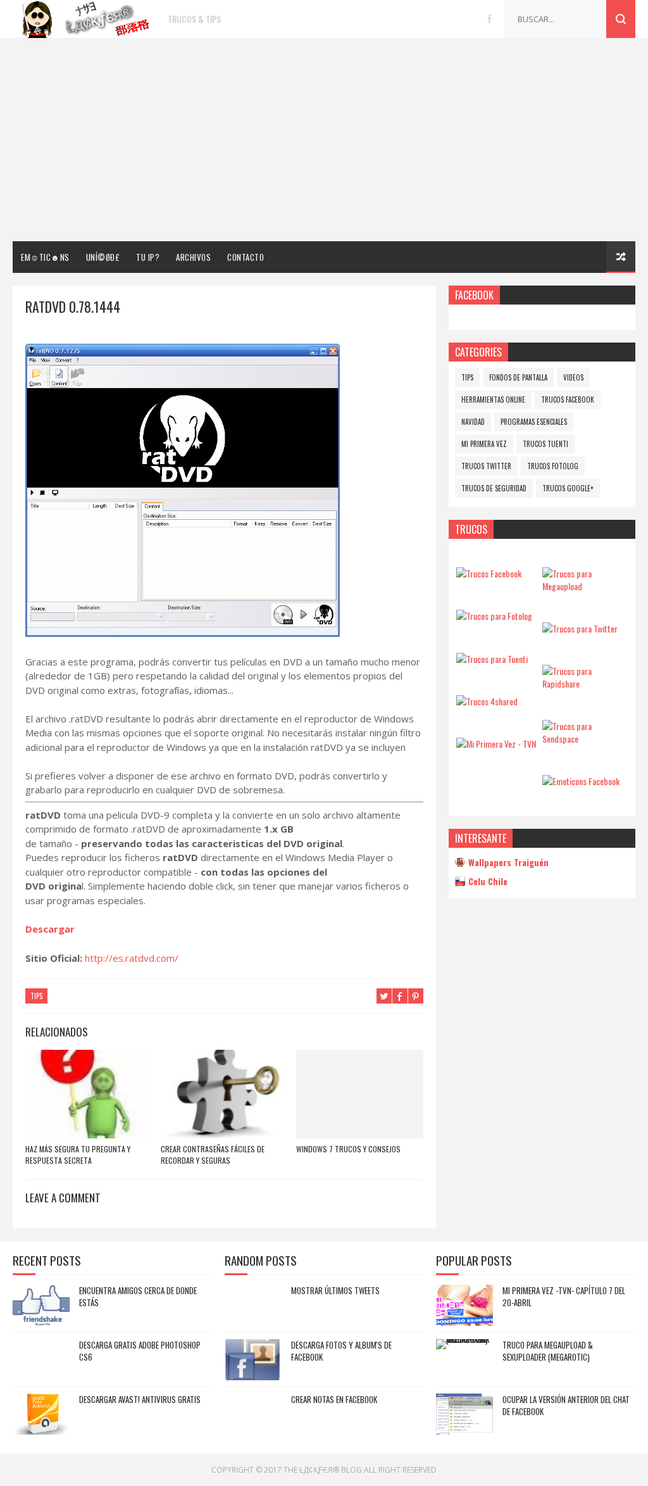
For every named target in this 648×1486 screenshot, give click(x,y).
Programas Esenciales (534, 422)
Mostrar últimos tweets (335, 1290)
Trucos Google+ (568, 488)
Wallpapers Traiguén (508, 862)
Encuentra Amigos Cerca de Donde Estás (138, 1296)
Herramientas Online (493, 399)
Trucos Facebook (567, 399)
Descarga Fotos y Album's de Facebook (341, 1351)
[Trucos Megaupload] (584, 586)
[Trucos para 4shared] (487, 701)
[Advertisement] (324, 140)
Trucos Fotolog (552, 466)
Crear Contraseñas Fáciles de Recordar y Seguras (213, 1154)
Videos (573, 377)
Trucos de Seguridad (493, 488)
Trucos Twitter (486, 466)
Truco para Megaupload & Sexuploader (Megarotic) (547, 1351)
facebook (489, 19)
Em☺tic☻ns (45, 257)
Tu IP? (147, 257)
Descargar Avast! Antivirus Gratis (140, 1399)
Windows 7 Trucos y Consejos (348, 1148)
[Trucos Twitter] (580, 628)
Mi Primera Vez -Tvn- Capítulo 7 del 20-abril (563, 1296)
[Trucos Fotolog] (494, 615)
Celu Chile (488, 881)
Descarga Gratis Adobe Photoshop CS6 (140, 1351)
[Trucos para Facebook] (488, 573)
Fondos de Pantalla (518, 377)
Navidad (473, 422)
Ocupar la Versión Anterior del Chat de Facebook (566, 1405)
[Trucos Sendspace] (584, 738)
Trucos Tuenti (545, 444)
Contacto (245, 257)
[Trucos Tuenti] (492, 658)
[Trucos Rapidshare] (584, 683)
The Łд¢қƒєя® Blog (323, 1469)
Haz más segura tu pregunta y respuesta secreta (77, 1154)
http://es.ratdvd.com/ (131, 958)
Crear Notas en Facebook (334, 1399)
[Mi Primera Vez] (496, 743)
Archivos (193, 257)
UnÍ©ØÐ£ (103, 257)
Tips (36, 996)
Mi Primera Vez (484, 444)
